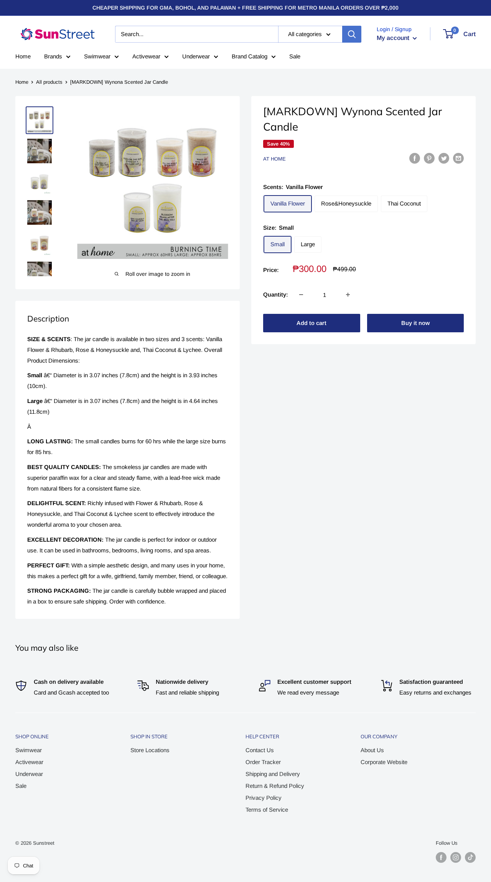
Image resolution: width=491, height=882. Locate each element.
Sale (294, 56)
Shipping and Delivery (273, 774)
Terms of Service (267, 809)
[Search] (351, 34)
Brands (53, 56)
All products (49, 82)
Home (23, 56)
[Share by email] (458, 158)
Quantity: (275, 294)
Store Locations (150, 750)
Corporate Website (384, 762)
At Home (274, 159)
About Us (372, 750)
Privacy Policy (264, 797)
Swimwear (97, 56)
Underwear (196, 56)
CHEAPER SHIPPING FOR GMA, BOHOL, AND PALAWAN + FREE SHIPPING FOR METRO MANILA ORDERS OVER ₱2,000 (245, 8)
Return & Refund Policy (275, 786)
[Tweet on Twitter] (443, 158)
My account (394, 38)
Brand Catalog (249, 56)
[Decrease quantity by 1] (301, 295)
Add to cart (311, 323)
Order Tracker (263, 762)
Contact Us (260, 750)
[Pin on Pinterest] (429, 158)
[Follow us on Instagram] (455, 857)
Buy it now (415, 323)
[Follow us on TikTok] (470, 857)
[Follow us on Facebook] (441, 857)
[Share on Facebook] (414, 158)
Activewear (146, 56)
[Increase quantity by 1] (348, 295)
